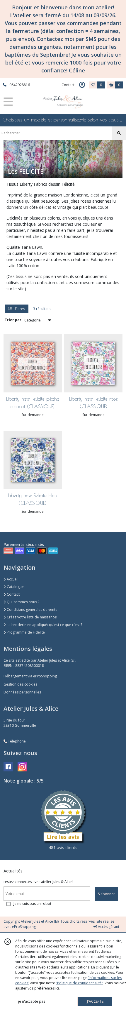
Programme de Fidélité (25, 632)
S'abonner (106, 893)
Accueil (12, 579)
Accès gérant (108, 926)
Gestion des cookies (20, 684)
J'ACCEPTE (95, 1001)
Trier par (13, 319)
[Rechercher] (119, 133)
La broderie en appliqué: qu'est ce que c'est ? (44, 624)
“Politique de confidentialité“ (79, 982)
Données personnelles (22, 692)
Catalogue (15, 586)
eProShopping (24, 926)
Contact (68, 84)
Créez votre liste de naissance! (31, 617)
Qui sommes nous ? (22, 601)
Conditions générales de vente (31, 609)
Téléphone (16, 741)
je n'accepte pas (31, 1001)
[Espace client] (82, 85)
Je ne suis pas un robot (32, 903)
